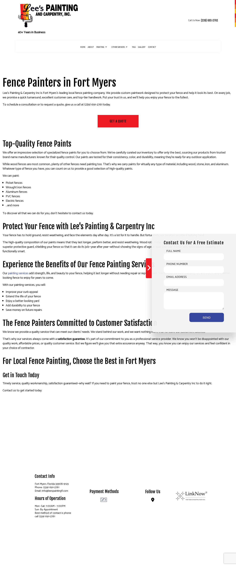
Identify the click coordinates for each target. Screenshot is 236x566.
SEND (207, 317)
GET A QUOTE (118, 121)
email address (176, 277)
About (91, 47)
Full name (173, 251)
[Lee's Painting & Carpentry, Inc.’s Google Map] (152, 500)
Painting (100, 47)
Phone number (177, 264)
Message (172, 290)
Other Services (118, 47)
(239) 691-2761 (209, 20)
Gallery (141, 47)
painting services (18, 273)
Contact (152, 47)
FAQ (134, 47)
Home (82, 47)
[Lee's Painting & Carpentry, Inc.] (48, 15)
